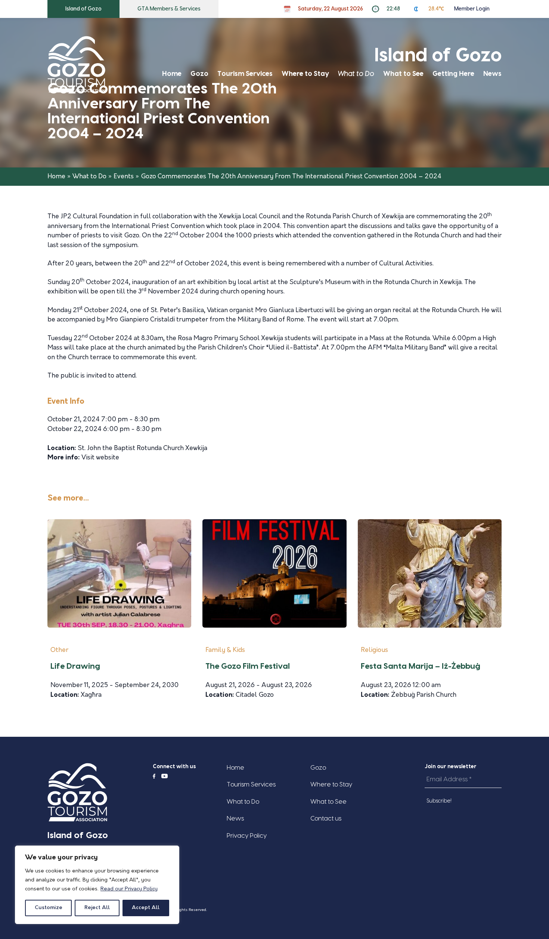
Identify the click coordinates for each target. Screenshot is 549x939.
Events (124, 176)
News (492, 74)
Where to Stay (305, 74)
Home (172, 74)
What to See (403, 74)
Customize (48, 908)
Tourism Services (245, 74)
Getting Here (453, 74)
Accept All (145, 908)
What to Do (356, 74)
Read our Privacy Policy (129, 889)
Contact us (325, 818)
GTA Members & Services (169, 9)
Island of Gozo (83, 9)
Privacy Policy (247, 835)
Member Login (472, 9)
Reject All (97, 908)
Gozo (199, 74)
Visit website (100, 458)
